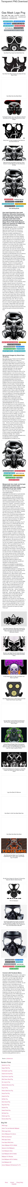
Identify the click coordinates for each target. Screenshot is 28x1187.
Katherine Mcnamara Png (8, 1085)
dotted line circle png (10, 206)
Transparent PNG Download (14, 1)
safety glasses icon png (8, 966)
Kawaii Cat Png (5, 1096)
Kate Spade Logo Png (7, 1071)
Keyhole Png (5, 1107)
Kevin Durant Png (6, 1102)
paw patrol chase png (14, 480)
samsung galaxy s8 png (10, 964)
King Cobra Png (5, 1104)
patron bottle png (20, 473)
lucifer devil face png (8, 26)
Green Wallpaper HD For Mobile (9, 1145)
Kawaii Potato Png (6, 1110)
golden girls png (20, 346)
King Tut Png (5, 1087)
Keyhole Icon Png (6, 1065)
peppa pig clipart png (20, 471)
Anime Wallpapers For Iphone (9, 1134)
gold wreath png (20, 349)
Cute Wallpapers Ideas (7, 1151)
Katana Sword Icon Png (7, 1090)
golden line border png (19, 351)
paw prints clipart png (8, 471)
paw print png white (10, 477)
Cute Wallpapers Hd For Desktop (9, 1159)
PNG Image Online (6, 1131)
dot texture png (19, 206)
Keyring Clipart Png (6, 1118)
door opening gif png (14, 208)
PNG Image (4, 1125)
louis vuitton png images (18, 23)
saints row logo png (20, 966)
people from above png (19, 475)
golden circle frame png (9, 346)
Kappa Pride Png (6, 1068)
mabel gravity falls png (19, 21)
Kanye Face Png (6, 1093)
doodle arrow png (9, 199)
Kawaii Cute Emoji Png (7, 1073)
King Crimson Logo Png (7, 1076)
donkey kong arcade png (8, 204)
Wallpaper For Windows (7, 1156)
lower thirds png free (19, 26)
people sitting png (8, 475)
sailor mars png (19, 959)
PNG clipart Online (6, 1139)
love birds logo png (18, 28)
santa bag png (19, 962)
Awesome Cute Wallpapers (8, 1148)
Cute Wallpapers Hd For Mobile (9, 1153)
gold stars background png (14, 344)
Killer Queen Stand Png (7, 1079)
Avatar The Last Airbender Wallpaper (10, 1128)
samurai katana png (10, 962)
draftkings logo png (18, 199)
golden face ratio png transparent (10, 342)
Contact (12, 1182)
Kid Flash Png (5, 1113)
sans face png (20, 964)
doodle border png (9, 201)
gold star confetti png (8, 351)
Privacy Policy (20, 1182)
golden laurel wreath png (9, 349)
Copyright (14, 1184)
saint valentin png (14, 968)
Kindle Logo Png (6, 1116)
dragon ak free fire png (20, 204)
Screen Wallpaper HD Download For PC (11, 1165)
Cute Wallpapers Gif (6, 1162)
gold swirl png (22, 342)
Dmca (6, 1182)
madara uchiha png (8, 21)
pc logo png (19, 477)
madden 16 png (7, 23)
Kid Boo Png (5, 1099)
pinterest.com (9, 1058)
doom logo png (19, 201)
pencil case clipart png (9, 473)
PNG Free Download (7, 1136)
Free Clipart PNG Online (7, 1142)
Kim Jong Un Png (6, 1082)
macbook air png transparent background (14, 30)
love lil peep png (9, 28)
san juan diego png (9, 959)
